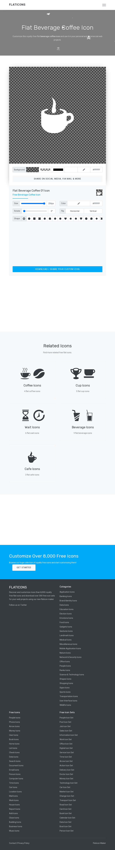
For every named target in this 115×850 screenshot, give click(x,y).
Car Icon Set (65, 787)
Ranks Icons (65, 670)
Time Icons (14, 783)
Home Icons (14, 744)
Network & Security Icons (70, 657)
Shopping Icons (66, 683)
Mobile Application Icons (70, 648)
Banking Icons (66, 596)
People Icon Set (66, 718)
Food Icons (64, 622)
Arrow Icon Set (66, 761)
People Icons (65, 666)
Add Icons (13, 813)
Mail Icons (13, 796)
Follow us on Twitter (18, 605)
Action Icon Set (66, 765)
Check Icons (14, 752)
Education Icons (66, 609)
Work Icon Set (66, 739)
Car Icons (13, 787)
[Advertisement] (57, 243)
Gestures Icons (66, 631)
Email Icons (14, 770)
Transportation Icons (69, 696)
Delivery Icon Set (67, 770)
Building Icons (15, 822)
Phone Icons (14, 722)
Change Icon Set (67, 796)
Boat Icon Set (65, 826)
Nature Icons (65, 653)
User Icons (13, 735)
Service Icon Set (67, 752)
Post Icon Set (65, 722)
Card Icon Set (65, 809)
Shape (17, 218)
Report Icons (14, 809)
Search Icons (14, 761)
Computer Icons (16, 778)
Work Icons (14, 800)
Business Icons (15, 826)
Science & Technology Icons (72, 674)
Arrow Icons (14, 726)
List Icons (13, 748)
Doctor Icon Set (66, 774)
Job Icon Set (65, 726)
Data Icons (64, 605)
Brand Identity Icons (68, 601)
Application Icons (67, 592)
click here (70, 161)
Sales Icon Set (66, 731)
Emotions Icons (66, 618)
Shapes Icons (65, 679)
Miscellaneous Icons (68, 644)
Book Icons (14, 739)
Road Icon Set (66, 805)
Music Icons (14, 831)
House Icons (14, 805)
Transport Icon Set (68, 800)
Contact (12, 843)
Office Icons (65, 661)
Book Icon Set (66, 813)
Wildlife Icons (65, 705)
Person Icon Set (66, 831)
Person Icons (14, 774)
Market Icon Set (66, 791)
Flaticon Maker (99, 843)
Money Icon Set (66, 778)
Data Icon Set (65, 822)
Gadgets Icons (66, 627)
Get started (24, 567)
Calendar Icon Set (67, 818)
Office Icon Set (66, 744)
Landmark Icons (67, 635)
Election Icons (66, 614)
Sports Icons (65, 692)
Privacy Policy (23, 843)
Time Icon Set (66, 757)
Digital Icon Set (66, 748)
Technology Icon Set (68, 783)
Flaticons (17, 4)
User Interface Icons (68, 701)
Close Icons (14, 818)
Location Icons (15, 791)
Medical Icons (66, 640)
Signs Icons (65, 688)
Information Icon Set (69, 735)
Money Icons (14, 731)
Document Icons (16, 765)
